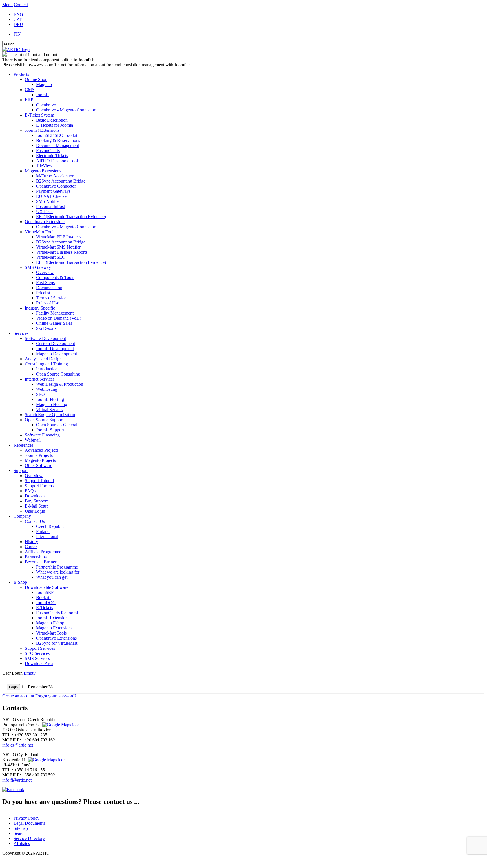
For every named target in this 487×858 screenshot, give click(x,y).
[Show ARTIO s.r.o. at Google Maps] (60, 724)
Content (21, 4)
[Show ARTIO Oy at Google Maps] (46, 759)
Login (13, 687)
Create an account (18, 696)
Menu (7, 4)
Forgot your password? (55, 696)
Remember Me (41, 686)
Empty (30, 673)
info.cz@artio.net (17, 745)
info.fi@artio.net (17, 780)
